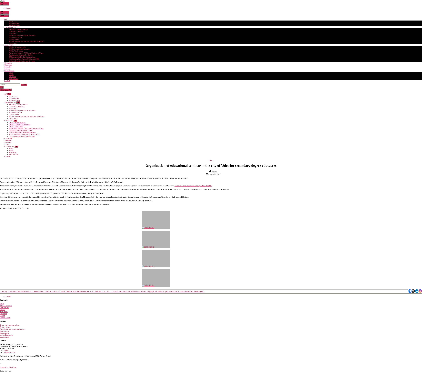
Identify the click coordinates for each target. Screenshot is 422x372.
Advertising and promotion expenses (12, 329)
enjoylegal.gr (4, 337)
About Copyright (10, 27)
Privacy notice (5, 327)
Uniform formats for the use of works (22, 61)
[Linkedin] (416, 291)
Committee (8, 63)
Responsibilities (14, 25)
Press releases (13, 79)
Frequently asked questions (18, 29)
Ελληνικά (7, 8)
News (11, 73)
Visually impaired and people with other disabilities (26, 41)
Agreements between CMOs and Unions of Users (26, 53)
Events (11, 75)
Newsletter (12, 77)
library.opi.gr (4, 331)
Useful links (13, 43)
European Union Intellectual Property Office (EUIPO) (193, 186)
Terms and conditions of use (9, 325)
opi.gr (7, 350)
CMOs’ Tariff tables (16, 51)
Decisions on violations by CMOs (20, 55)
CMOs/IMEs (8, 45)
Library (7, 69)
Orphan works (14, 39)
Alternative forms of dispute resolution (22, 35)
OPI (5, 19)
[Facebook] (409, 291)
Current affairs (9, 71)
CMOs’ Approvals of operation (19, 49)
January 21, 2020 (214, 174)
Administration (14, 23)
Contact (7, 81)
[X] (413, 291)
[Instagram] (420, 291)
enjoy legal (12, 33)
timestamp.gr (4, 333)
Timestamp (8, 65)
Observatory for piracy (17, 31)
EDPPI (2, 310)
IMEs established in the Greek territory (22, 57)
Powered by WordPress (8, 367)
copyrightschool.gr (6, 335)
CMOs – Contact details (17, 47)
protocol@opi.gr (9, 352)
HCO (2, 304)
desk (215, 172)
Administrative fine (15, 37)
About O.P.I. (13, 21)
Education (7, 67)
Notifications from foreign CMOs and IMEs (24, 59)
